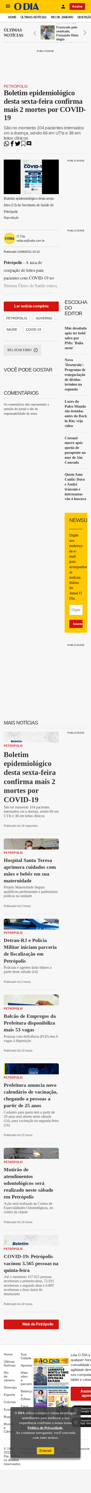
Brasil (8, 1417)
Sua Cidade (26, 1356)
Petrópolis (16, 86)
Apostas (27, 1365)
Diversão (10, 1387)
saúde (11, 329)
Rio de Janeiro (62, 17)
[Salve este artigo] (23, 145)
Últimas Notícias (33, 17)
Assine (77, 6)
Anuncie (84, 1449)
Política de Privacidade (45, 1428)
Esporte (9, 1395)
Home (12, 17)
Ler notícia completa (31, 306)
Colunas (10, 1402)
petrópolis (16, 318)
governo (44, 318)
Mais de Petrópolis (37, 1324)
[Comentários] (29, 145)
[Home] (26, 9)
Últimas (13, 33)
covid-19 (33, 329)
